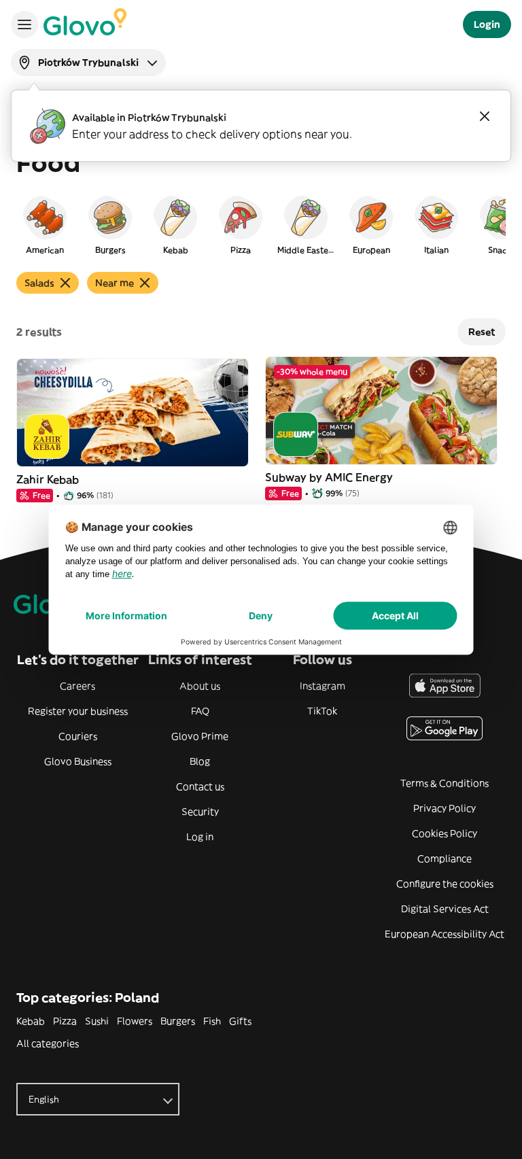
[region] (261, 224)
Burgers (177, 1021)
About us (199, 686)
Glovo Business (77, 761)
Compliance (444, 858)
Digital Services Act (445, 909)
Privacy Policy (444, 808)
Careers (77, 686)
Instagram (322, 686)
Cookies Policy (444, 833)
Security (200, 812)
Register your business (78, 711)
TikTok (322, 711)
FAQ (200, 711)
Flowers (134, 1021)
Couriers (77, 736)
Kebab (30, 1021)
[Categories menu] (24, 24)
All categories (47, 1043)
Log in (199, 837)
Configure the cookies (444, 884)
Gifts (240, 1021)
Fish (212, 1021)
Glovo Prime (199, 736)
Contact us (200, 786)
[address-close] (484, 116)
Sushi (97, 1021)
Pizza (65, 1021)
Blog (200, 761)
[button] (44, 224)
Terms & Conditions (444, 783)
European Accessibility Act (444, 934)
